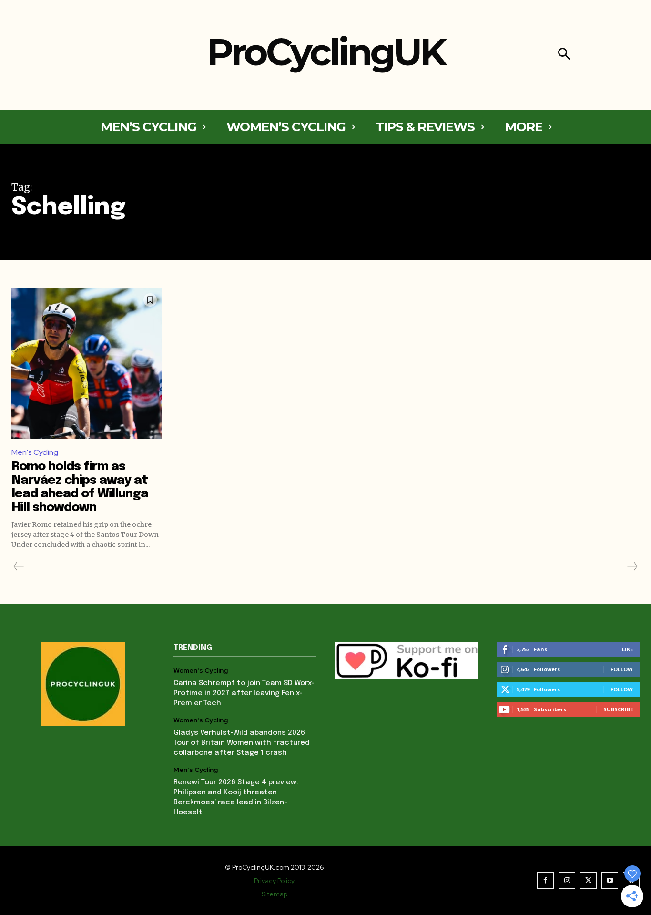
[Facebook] (545, 880)
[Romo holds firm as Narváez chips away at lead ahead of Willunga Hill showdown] (86, 363)
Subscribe (618, 709)
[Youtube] (609, 880)
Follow (621, 669)
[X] (588, 880)
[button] (564, 55)
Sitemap (274, 894)
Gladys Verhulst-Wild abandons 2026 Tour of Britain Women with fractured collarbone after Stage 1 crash (241, 743)
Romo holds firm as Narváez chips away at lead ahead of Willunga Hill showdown (79, 487)
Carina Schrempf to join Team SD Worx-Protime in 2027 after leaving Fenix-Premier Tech (244, 693)
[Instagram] (567, 880)
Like (627, 649)
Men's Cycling (34, 452)
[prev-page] (18, 566)
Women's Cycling (200, 671)
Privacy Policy (274, 880)
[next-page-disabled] (632, 566)
